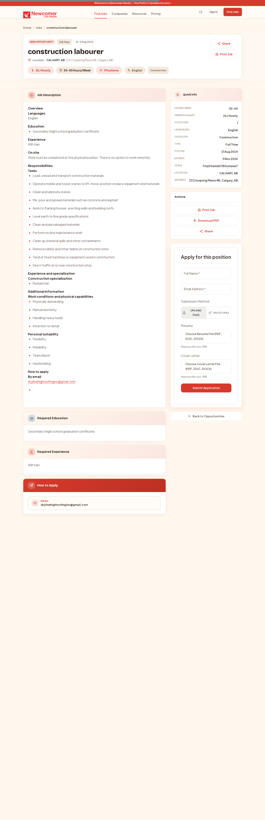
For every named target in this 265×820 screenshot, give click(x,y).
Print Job (226, 54)
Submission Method (195, 301)
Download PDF (208, 220)
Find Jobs (100, 13)
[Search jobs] (201, 12)
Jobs (39, 27)
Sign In (214, 11)
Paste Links (221, 312)
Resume (187, 326)
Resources (139, 13)
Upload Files (196, 312)
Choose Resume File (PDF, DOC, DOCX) (203, 336)
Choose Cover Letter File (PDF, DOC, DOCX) (202, 366)
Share (226, 43)
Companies (119, 13)
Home (27, 27)
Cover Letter (190, 356)
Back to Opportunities (208, 416)
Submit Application (206, 388)
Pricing (156, 13)
